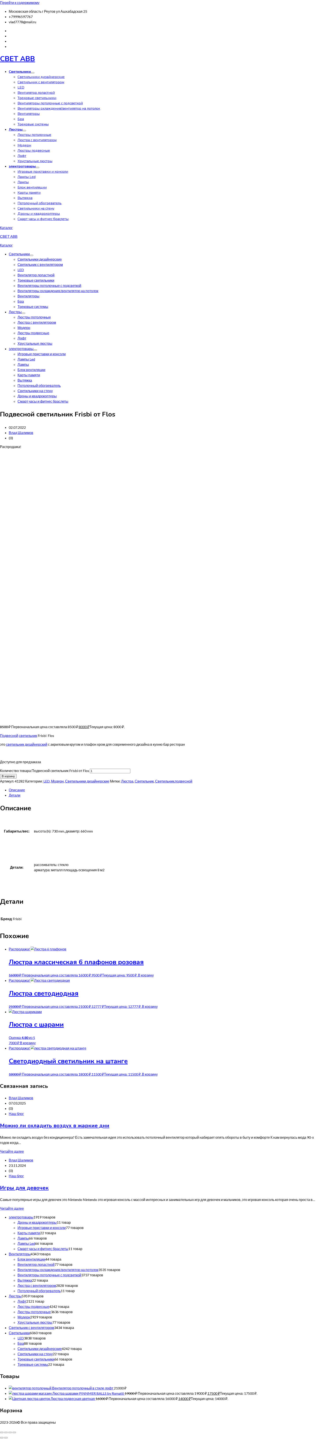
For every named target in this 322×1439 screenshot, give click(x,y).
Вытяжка (25, 198)
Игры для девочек (24, 1187)
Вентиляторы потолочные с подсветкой (50, 103)
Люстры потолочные (34, 134)
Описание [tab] (17, 790)
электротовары (22, 166)
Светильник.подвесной (173, 781)
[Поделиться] (10, 1432)
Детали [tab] (14, 795)
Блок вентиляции (32, 187)
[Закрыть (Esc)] (14, 1432)
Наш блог (16, 1114)
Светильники (20, 71)
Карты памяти (29, 192)
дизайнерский (36, 744)
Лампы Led (26, 176)
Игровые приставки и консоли (43, 171)
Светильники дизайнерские (41, 77)
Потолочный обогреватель (40, 203)
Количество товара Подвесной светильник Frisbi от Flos (44, 770)
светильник (28, 735)
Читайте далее (12, 1151)
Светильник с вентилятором (41, 82)
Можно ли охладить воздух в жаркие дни (54, 1125)
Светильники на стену (36, 208)
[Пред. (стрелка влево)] (2, 1437)
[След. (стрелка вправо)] (6, 1437)
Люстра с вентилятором (37, 140)
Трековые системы (33, 124)
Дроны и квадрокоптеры (39, 213)
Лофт (22, 155)
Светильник (144, 781)
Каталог (6, 228)
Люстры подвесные (34, 150)
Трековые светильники (37, 98)
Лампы (23, 182)
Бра (21, 119)
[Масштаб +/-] (2, 1432)
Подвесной (9, 735)
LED (21, 87)
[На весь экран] (6, 1432)
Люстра (127, 781)
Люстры (16, 129)
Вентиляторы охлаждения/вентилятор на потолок (59, 108)
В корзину (8, 776)
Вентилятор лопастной (36, 92)
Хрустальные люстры (35, 161)
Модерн (24, 145)
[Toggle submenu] (32, 72)
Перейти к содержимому (19, 2)
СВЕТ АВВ (17, 59)
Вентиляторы (29, 113)
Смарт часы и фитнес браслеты (43, 219)
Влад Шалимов (21, 432)
